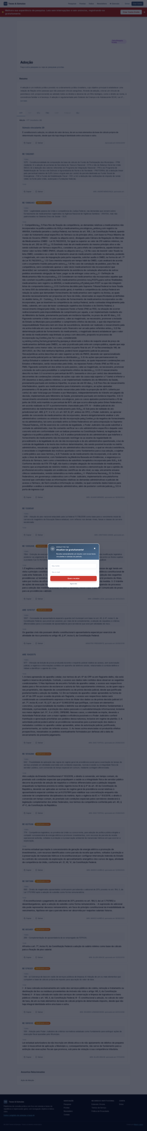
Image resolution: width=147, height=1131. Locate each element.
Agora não (73, 584)
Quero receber (74, 578)
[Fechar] (95, 548)
